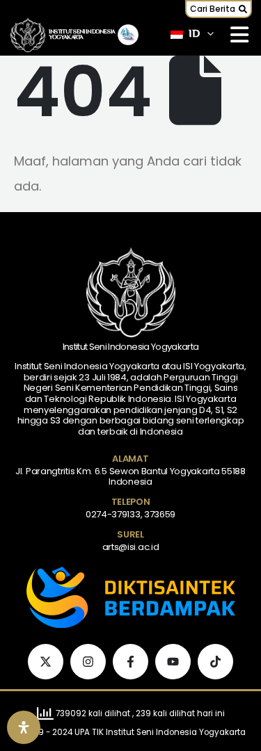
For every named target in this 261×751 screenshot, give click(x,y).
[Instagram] (88, 661)
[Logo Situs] (27, 35)
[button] (218, 9)
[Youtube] (173, 661)
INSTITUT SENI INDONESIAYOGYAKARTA (82, 34)
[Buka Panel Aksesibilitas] (23, 727)
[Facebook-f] (130, 661)
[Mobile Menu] (239, 34)
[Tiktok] (215, 661)
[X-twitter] (45, 661)
